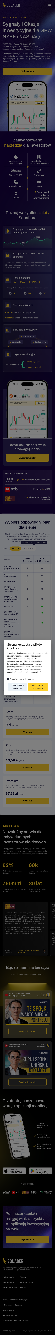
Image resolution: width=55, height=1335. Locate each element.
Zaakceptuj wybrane (18, 687)
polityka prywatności (33, 672)
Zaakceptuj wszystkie (38, 687)
